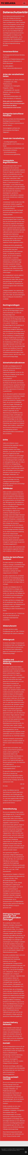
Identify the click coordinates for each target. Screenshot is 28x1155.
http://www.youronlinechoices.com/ (12, 788)
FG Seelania (8, 3)
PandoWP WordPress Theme (13, 1150)
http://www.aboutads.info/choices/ (11, 784)
